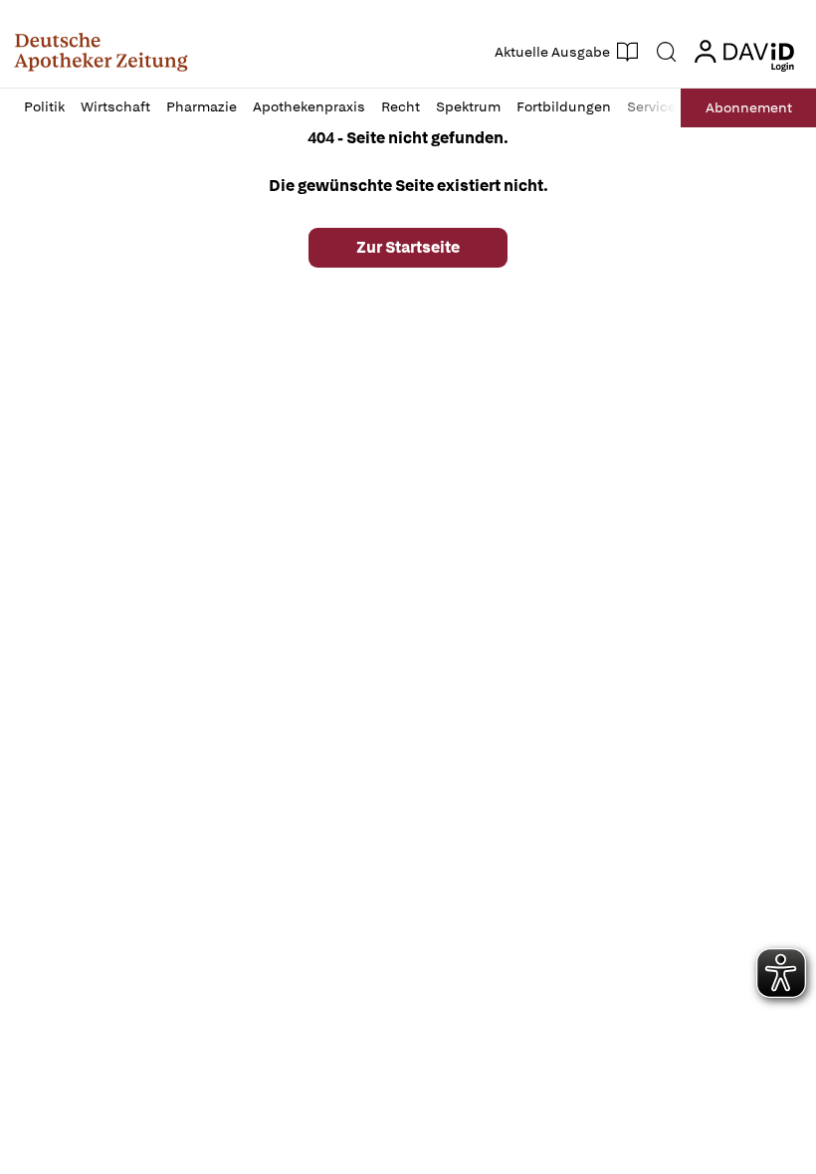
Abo (749, 107)
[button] (101, 52)
